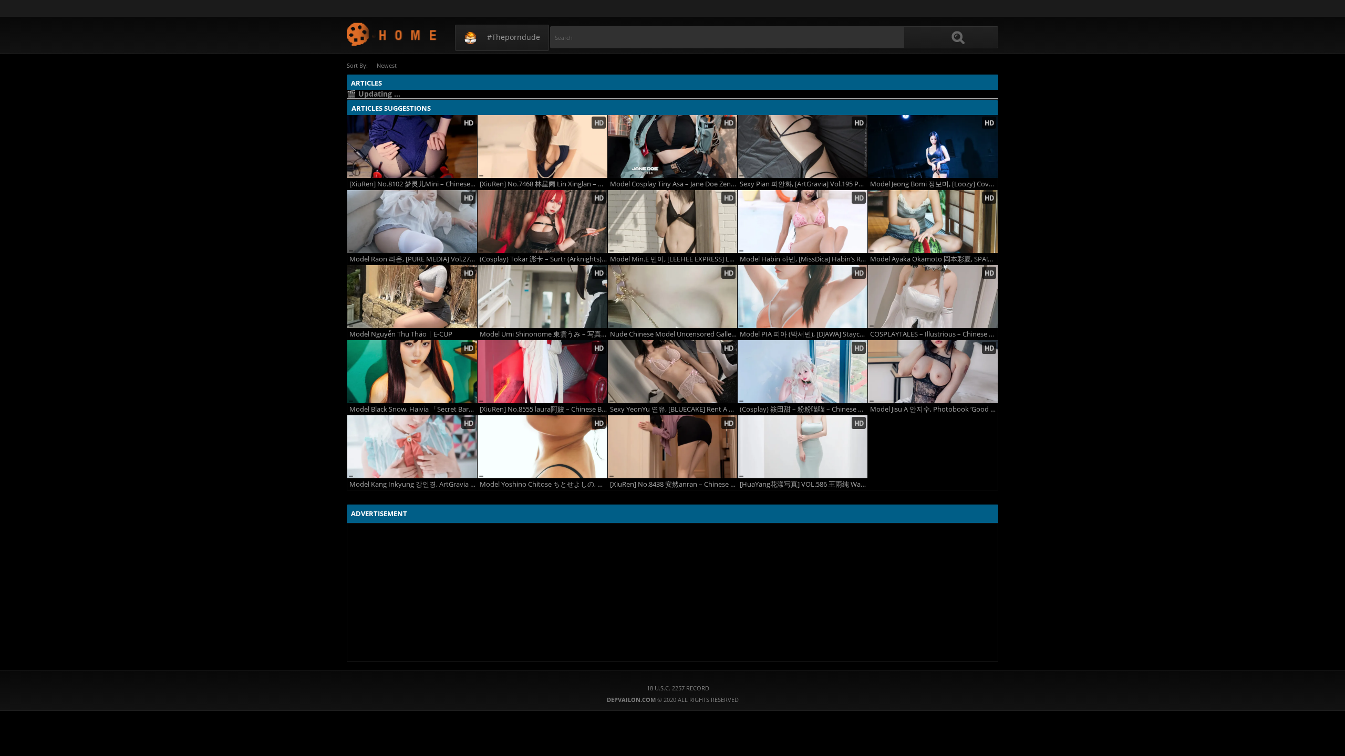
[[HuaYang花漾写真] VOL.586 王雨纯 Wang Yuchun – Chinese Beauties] (802, 446)
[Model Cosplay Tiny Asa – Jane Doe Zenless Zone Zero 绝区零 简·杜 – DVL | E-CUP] (673, 146)
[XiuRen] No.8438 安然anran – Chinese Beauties (674, 484)
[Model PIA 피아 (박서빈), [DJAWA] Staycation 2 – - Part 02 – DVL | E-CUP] (802, 296)
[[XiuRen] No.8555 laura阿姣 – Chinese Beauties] (542, 371)
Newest (387, 65)
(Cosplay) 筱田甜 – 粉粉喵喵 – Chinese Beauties (803, 409)
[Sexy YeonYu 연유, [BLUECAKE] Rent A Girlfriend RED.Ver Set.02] (673, 371)
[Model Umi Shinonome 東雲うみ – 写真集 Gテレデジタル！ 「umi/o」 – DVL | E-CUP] (542, 296)
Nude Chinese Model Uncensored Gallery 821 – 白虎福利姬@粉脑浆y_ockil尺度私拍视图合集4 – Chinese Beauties (674, 334)
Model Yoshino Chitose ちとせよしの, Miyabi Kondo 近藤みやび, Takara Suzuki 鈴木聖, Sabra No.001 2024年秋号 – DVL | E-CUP (543, 484)
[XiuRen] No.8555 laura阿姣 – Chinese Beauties (543, 409)
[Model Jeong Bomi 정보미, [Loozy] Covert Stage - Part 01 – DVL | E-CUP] (933, 146)
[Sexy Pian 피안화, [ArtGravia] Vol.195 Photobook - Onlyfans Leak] (802, 146)
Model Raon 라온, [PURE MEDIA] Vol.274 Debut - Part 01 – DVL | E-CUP (413, 259)
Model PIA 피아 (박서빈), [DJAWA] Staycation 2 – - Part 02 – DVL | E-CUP (803, 334)
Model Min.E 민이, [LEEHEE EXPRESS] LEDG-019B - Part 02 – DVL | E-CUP (674, 259)
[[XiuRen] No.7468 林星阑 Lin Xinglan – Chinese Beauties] (542, 146)
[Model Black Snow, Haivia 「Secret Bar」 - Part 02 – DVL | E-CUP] (412, 371)
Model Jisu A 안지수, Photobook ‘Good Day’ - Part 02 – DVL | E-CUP (934, 409)
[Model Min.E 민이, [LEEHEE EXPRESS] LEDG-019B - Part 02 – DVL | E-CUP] (673, 221)
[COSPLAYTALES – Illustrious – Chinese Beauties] (933, 296)
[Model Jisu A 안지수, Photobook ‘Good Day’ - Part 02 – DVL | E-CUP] (933, 371)
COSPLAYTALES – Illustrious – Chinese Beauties (934, 334)
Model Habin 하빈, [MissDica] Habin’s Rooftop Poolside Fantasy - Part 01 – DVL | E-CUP (803, 259)
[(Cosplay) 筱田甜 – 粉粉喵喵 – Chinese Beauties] (802, 371)
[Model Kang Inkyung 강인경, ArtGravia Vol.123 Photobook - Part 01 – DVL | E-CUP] (412, 446)
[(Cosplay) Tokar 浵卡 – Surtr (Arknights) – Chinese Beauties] (542, 221)
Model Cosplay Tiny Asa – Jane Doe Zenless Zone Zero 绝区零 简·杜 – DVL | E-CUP (674, 184)
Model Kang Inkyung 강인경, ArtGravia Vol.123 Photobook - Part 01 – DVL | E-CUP (413, 484)
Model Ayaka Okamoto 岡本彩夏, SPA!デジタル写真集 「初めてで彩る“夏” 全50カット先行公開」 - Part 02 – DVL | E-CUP (934, 259)
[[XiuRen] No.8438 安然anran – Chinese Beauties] (673, 446)
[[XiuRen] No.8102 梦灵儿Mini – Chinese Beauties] (412, 146)
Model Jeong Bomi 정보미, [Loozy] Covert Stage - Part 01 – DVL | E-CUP (934, 184)
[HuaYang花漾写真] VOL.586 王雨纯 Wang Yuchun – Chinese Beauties (803, 484)
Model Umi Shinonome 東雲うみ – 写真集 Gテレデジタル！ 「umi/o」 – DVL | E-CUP (543, 334)
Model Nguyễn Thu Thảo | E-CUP (400, 334)
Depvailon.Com (392, 34)
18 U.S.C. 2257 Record (678, 688)
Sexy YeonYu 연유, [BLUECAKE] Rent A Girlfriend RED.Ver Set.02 (674, 409)
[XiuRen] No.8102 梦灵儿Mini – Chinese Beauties (413, 184)
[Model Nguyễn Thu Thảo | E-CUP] (412, 296)
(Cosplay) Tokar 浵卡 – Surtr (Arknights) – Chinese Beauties (543, 259)
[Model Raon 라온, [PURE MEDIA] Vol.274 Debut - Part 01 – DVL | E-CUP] (412, 221)
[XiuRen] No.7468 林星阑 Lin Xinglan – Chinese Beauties (543, 184)
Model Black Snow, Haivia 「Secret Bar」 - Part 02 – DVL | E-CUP (413, 409)
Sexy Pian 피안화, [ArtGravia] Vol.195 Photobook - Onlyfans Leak (803, 184)
